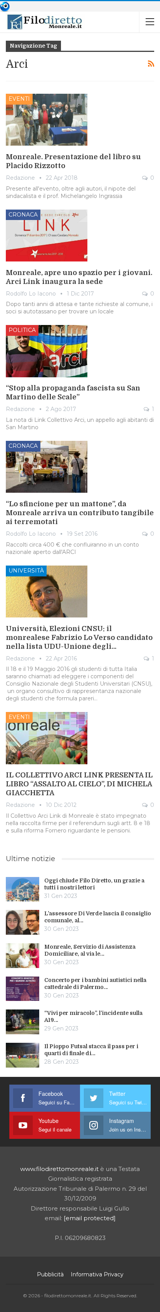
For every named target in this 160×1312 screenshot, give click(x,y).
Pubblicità (50, 1274)
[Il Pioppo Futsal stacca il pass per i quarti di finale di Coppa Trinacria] (22, 1055)
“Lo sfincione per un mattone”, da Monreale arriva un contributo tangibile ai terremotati (80, 513)
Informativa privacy (97, 1274)
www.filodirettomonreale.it (59, 1169)
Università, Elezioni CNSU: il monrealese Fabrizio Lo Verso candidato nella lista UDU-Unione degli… (79, 637)
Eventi (19, 98)
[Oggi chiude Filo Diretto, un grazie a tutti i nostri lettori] (22, 889)
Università (26, 570)
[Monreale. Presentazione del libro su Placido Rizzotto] (46, 120)
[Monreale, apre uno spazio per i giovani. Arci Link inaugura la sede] (46, 235)
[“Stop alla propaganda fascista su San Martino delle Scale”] (46, 351)
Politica (22, 330)
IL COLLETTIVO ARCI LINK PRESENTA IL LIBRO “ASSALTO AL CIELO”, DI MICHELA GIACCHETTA (79, 784)
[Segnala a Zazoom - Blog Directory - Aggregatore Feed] (5, 6)
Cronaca (23, 214)
